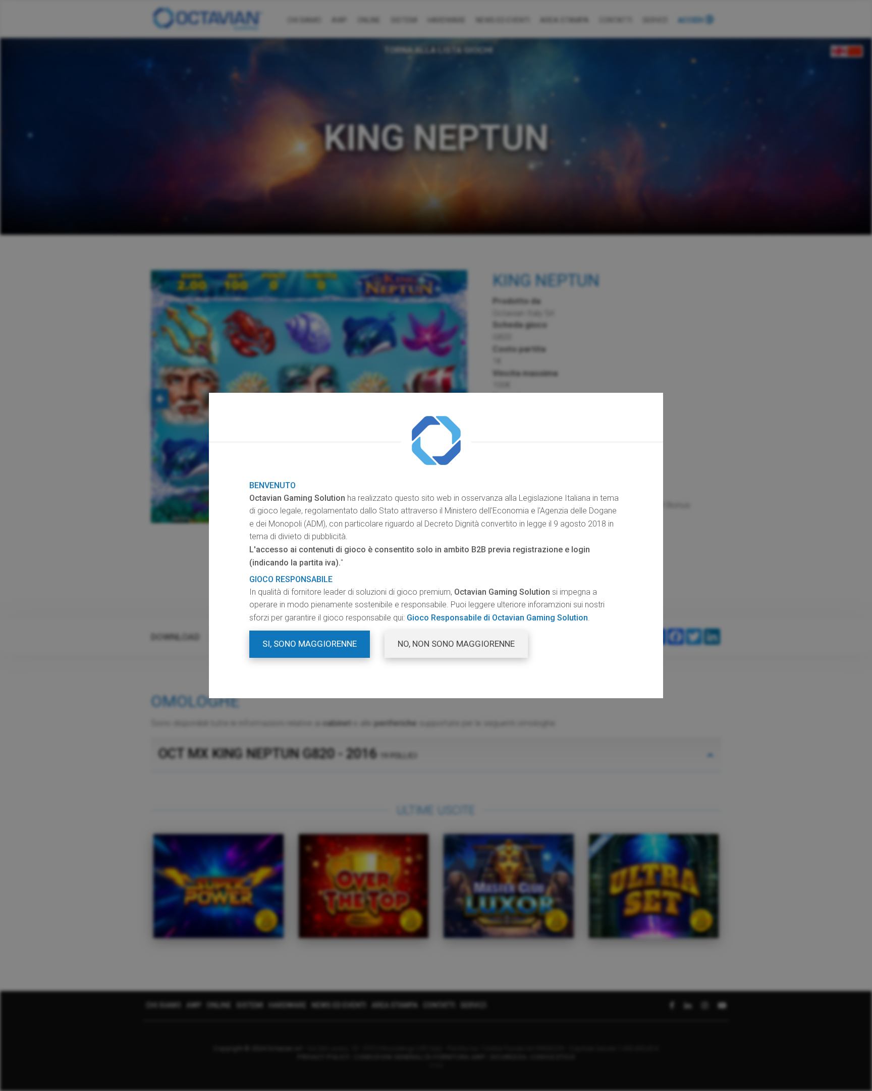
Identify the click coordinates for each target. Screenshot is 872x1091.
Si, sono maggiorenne (309, 644)
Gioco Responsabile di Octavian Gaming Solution (497, 617)
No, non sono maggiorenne (456, 644)
